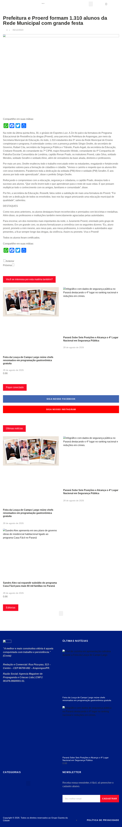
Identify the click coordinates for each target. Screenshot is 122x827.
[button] (91, 3)
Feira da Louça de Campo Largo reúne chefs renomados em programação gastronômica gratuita (28, 360)
